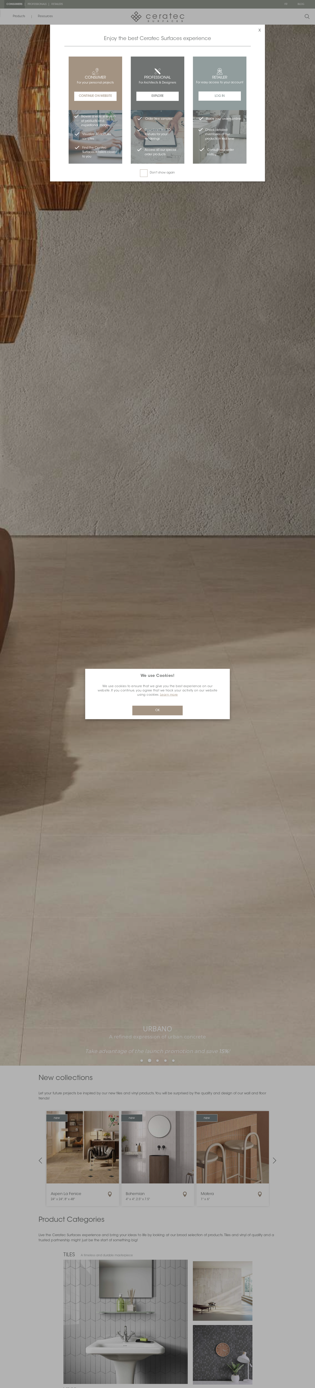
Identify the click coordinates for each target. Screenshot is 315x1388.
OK (157, 710)
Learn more (169, 695)
